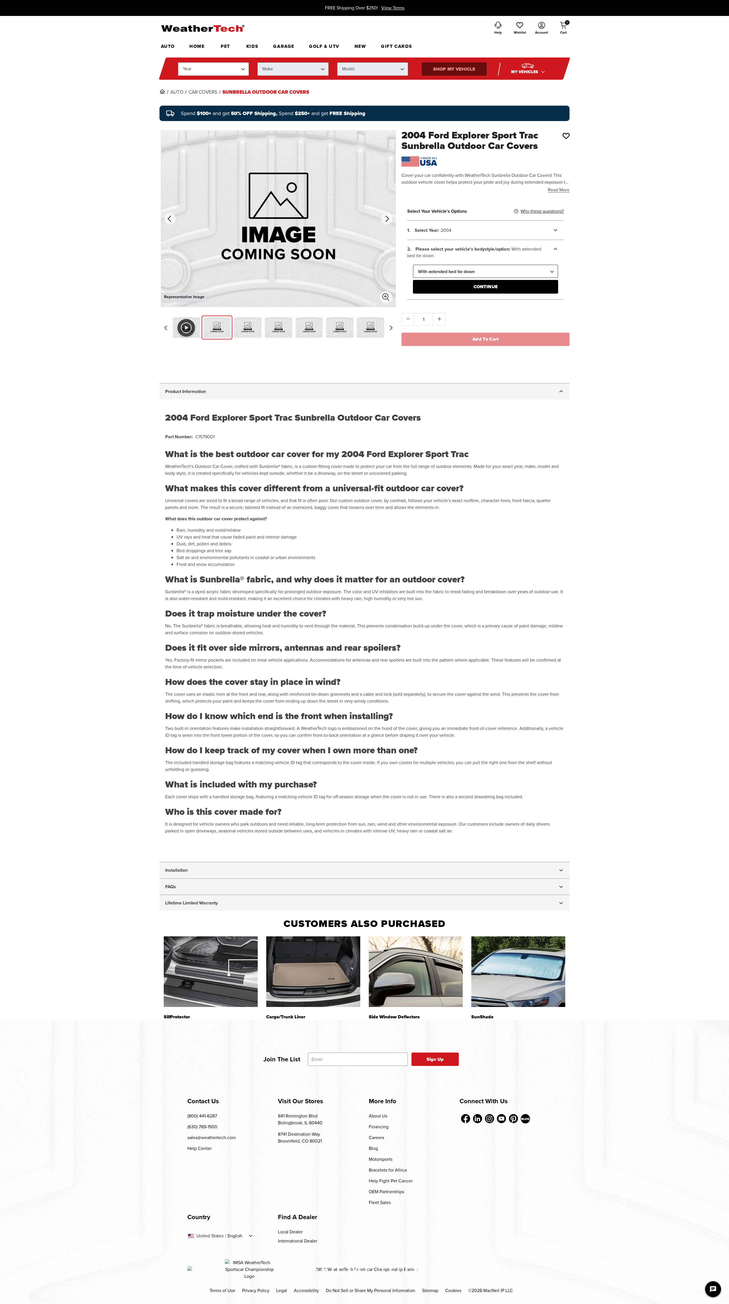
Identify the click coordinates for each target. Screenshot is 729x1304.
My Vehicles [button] (525, 72)
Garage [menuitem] (283, 46)
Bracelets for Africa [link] (388, 1170)
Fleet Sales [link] (380, 1202)
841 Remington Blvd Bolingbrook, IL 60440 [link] (300, 1119)
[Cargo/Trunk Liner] (313, 971)
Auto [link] (176, 92)
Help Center (199, 1148)
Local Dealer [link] (290, 1232)
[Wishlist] (566, 135)
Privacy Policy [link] (255, 1290)
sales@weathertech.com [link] (211, 1137)
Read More (559, 190)
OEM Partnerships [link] (386, 1191)
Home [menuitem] (196, 46)
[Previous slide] (166, 328)
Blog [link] (373, 1148)
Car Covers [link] (203, 92)
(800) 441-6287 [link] (202, 1116)
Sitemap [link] (430, 1290)
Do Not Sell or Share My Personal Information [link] (370, 1290)
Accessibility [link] (306, 1290)
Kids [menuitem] (252, 46)
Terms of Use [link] (222, 1290)
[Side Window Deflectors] (416, 971)
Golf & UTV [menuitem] (324, 46)
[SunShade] (518, 971)
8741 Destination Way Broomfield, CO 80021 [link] (300, 1137)
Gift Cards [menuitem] (396, 46)
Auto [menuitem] (168, 46)
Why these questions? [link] (542, 211)
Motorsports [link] (380, 1159)
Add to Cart (485, 339)
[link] (162, 91)
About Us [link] (378, 1116)
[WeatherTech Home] (202, 28)
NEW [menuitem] (360, 46)
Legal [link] (281, 1290)
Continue (486, 286)
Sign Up (435, 1059)
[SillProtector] (211, 971)
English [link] (235, 1236)
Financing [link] (378, 1126)
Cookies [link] (453, 1290)
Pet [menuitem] (225, 46)
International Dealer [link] (297, 1241)
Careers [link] (376, 1137)
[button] (519, 28)
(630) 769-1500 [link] (202, 1126)
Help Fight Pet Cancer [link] (391, 1181)
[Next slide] (391, 328)
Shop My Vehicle (454, 69)
